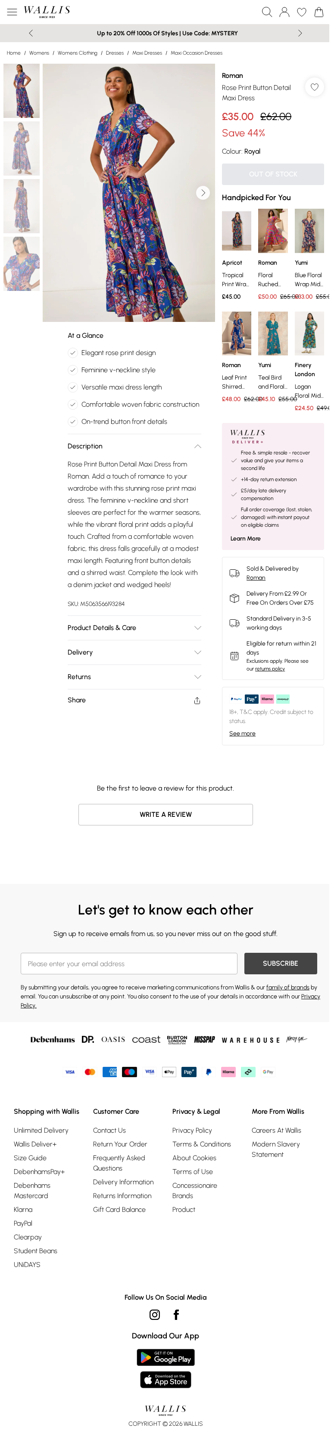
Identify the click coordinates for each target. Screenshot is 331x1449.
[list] (129, 193)
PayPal (23, 1223)
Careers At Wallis (276, 1130)
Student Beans (35, 1251)
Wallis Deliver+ (35, 1144)
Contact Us (109, 1130)
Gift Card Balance (119, 1209)
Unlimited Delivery (41, 1130)
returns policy (270, 669)
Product (183, 1209)
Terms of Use (192, 1172)
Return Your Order (120, 1144)
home (14, 53)
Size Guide (30, 1158)
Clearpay (28, 1237)
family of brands (287, 987)
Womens (39, 53)
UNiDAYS (27, 1265)
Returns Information (122, 1196)
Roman (232, 75)
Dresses (115, 53)
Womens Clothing (77, 53)
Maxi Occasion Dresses (196, 53)
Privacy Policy (192, 1130)
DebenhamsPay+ (39, 1172)
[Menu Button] (12, 12)
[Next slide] (300, 33)
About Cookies (194, 1158)
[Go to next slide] (203, 193)
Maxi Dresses (147, 53)
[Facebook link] (176, 1315)
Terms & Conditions (201, 1144)
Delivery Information (123, 1182)
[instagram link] (155, 1315)
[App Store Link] (166, 1368)
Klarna (23, 1209)
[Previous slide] (30, 33)
